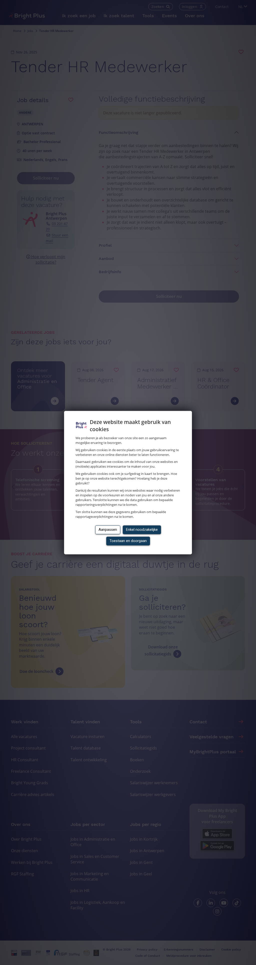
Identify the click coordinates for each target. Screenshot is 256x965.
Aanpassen (107, 529)
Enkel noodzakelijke (142, 529)
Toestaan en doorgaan (128, 541)
